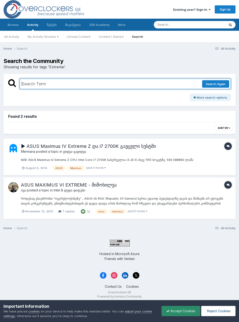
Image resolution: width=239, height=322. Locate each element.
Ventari (129, 259)
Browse (13, 25)
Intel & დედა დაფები (69, 190)
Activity (33, 25)
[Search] (230, 24)
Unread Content (78, 36)
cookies (34, 311)
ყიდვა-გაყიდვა (74, 151)
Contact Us (113, 286)
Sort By (223, 128)
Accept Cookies (182, 311)
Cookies (132, 286)
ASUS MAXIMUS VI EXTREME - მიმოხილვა (69, 185)
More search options (211, 97)
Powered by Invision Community (119, 296)
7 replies (68, 211)
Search (137, 36)
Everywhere (211, 24)
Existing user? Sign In (191, 9)
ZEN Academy (99, 25)
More (122, 25)
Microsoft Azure (127, 254)
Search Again (215, 84)
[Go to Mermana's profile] (13, 148)
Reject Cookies (218, 311)
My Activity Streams (42, 36)
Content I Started (111, 36)
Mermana (28, 151)
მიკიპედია (73, 25)
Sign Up (225, 9)
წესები (52, 25)
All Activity (11, 36)
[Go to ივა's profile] (13, 187)
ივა (23, 190)
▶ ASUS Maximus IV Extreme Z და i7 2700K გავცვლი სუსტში (88, 146)
